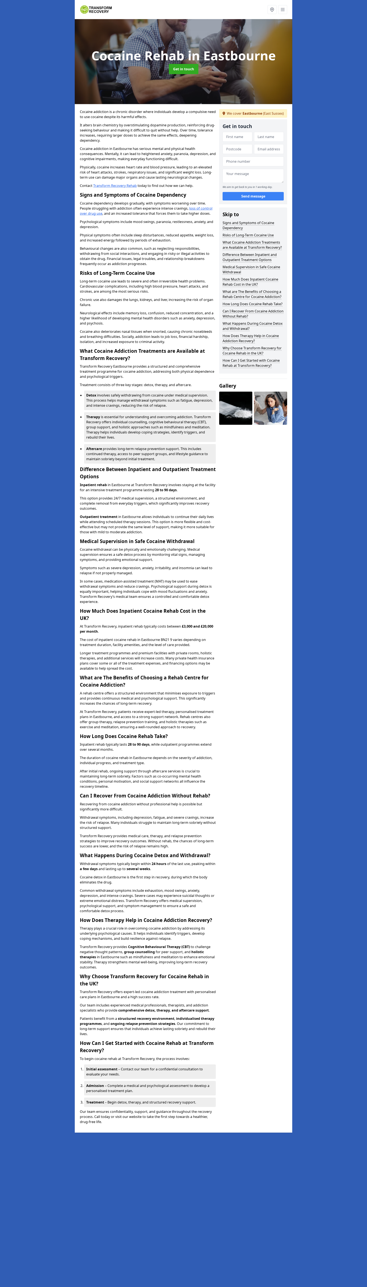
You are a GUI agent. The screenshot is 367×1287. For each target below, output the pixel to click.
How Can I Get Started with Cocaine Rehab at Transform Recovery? (251, 363)
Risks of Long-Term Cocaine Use (248, 235)
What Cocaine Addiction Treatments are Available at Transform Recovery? (252, 245)
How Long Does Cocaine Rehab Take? (252, 304)
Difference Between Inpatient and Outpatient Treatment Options (250, 257)
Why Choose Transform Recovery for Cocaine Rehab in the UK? (252, 351)
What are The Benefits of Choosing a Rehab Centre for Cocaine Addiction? (252, 294)
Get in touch (183, 69)
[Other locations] (272, 9)
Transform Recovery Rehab (115, 185)
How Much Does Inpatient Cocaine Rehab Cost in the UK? (250, 282)
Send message (253, 196)
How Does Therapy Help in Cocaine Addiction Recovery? (251, 338)
